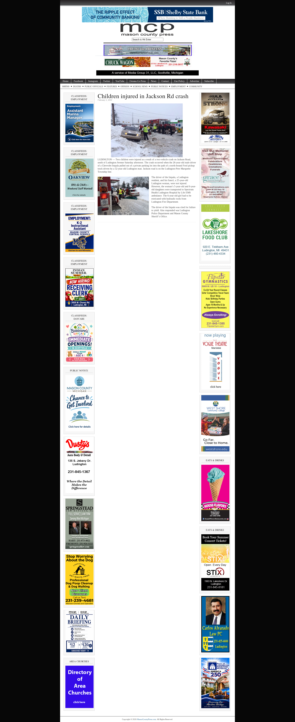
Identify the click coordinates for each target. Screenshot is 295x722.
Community (195, 86)
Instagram (93, 81)
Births (65, 86)
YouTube (119, 81)
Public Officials (94, 86)
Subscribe (209, 81)
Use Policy (179, 81)
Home (65, 81)
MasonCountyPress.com (146, 719)
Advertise (194, 81)
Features (112, 86)
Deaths (77, 86)
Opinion (125, 86)
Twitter (106, 81)
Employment (178, 86)
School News (140, 86)
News (153, 81)
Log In (228, 3)
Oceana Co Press (138, 81)
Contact (165, 81)
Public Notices (159, 86)
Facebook (78, 81)
